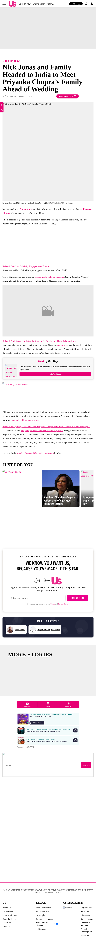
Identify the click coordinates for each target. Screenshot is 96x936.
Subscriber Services (85, 924)
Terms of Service (43, 907)
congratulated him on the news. (24, 420)
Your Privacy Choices (42, 924)
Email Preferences (10, 919)
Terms (52, 604)
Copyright (40, 915)
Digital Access (87, 907)
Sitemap (6, 926)
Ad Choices (41, 929)
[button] (86, 3)
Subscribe (76, 4)
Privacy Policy (63, 604)
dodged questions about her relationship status (42, 430)
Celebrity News (25, 3)
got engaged (62, 345)
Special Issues (87, 919)
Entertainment (39, 3)
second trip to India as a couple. (49, 277)
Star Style (50, 3)
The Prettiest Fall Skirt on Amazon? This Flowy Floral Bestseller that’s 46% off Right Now (55, 368)
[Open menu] (4, 3)
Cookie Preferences (44, 919)
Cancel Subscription (86, 930)
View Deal (55, 374)
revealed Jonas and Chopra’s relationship (35, 453)
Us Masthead (8, 911)
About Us (6, 907)
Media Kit (6, 923)
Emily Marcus (10, 96)
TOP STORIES (66, 96)
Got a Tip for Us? (10, 915)
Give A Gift (86, 915)
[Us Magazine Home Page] (12, 4)
